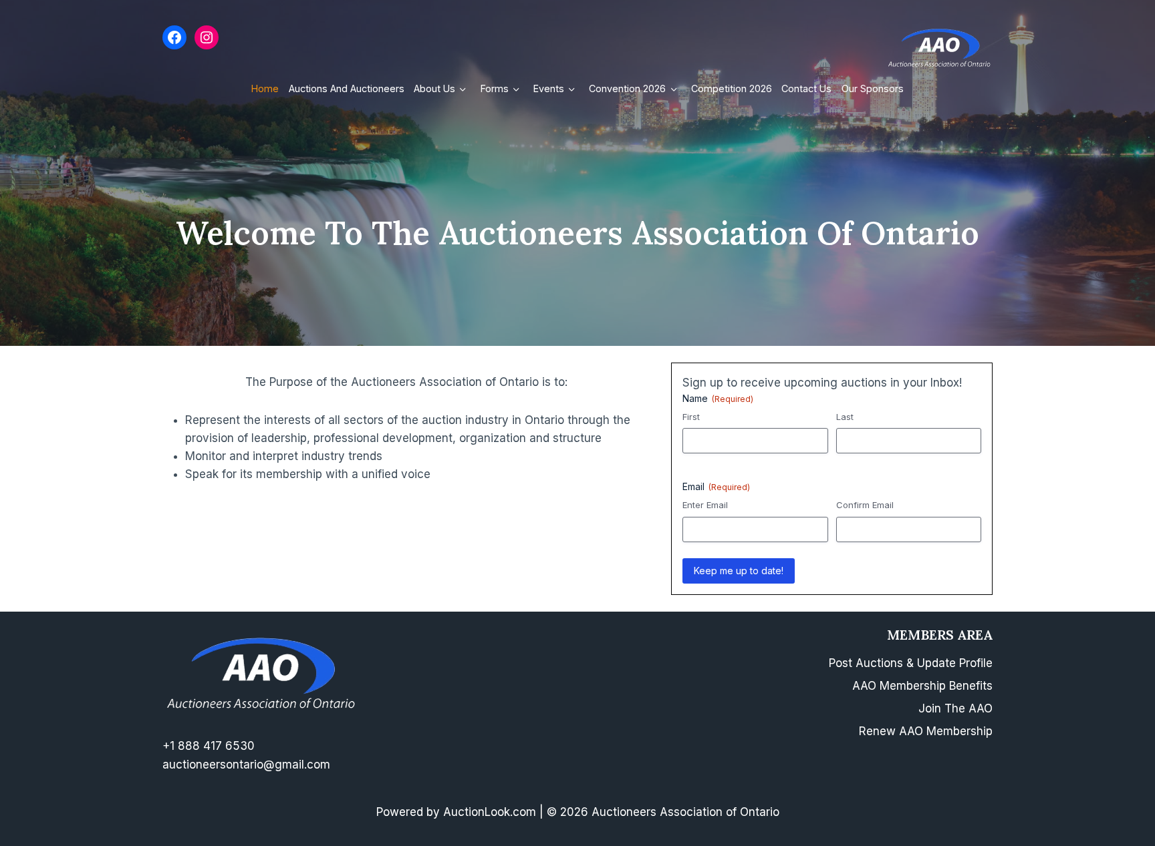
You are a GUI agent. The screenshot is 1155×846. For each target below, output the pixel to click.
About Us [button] (434, 88)
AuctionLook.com (489, 812)
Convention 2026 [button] (627, 88)
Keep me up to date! (738, 570)
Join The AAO (955, 708)
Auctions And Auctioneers (346, 88)
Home (265, 88)
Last (845, 416)
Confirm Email (865, 504)
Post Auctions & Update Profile (911, 663)
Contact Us (806, 88)
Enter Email (705, 504)
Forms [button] (495, 88)
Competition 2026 (731, 88)
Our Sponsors (873, 88)
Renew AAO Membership (926, 731)
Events (548, 88)
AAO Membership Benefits (922, 685)
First (691, 416)
